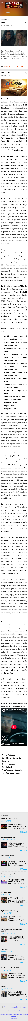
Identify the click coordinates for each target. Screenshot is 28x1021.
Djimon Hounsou (8, 764)
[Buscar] (26, 3)
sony (18, 773)
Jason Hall (19, 770)
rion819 (19, 1011)
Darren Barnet (18, 758)
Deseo (3, 22)
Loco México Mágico (7, 855)
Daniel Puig (6, 758)
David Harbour (7, 761)
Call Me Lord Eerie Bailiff (9, 837)
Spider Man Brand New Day (9, 819)
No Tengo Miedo (6, 892)
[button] (26, 23)
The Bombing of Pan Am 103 (10, 968)
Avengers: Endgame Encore (9, 874)
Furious (3, 986)
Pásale (23, 832)
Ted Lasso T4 (5, 949)
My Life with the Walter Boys (10, 911)
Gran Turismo (7, 770)
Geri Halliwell (7, 767)
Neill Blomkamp (8, 773)
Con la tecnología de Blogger (15, 1007)
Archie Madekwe (8, 755)
